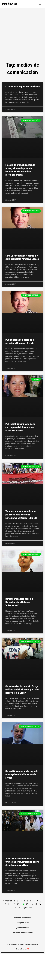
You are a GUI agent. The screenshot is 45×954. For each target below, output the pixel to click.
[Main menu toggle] (40, 4)
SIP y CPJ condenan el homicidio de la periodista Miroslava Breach (22, 257)
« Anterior (7, 901)
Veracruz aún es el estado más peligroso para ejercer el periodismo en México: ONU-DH (21, 514)
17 (36, 904)
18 (40, 904)
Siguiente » (27, 907)
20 (19, 907)
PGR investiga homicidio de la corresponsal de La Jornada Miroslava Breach (20, 427)
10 (5, 904)
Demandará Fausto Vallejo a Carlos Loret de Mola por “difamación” (19, 602)
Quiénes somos (22, 927)
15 (27, 904)
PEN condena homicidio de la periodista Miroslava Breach (19, 341)
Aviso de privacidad (22, 917)
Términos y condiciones (22, 932)
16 (31, 904)
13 (18, 904)
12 (13, 904)
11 (9, 904)
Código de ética (22, 922)
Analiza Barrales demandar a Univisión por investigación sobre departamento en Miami (22, 861)
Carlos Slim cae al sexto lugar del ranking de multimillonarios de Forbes (22, 774)
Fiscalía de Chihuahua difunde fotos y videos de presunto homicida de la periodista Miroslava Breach (20, 169)
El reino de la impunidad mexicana (22, 86)
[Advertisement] (22, 37)
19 (15, 907)
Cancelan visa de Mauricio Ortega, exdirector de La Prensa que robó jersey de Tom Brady (22, 689)
